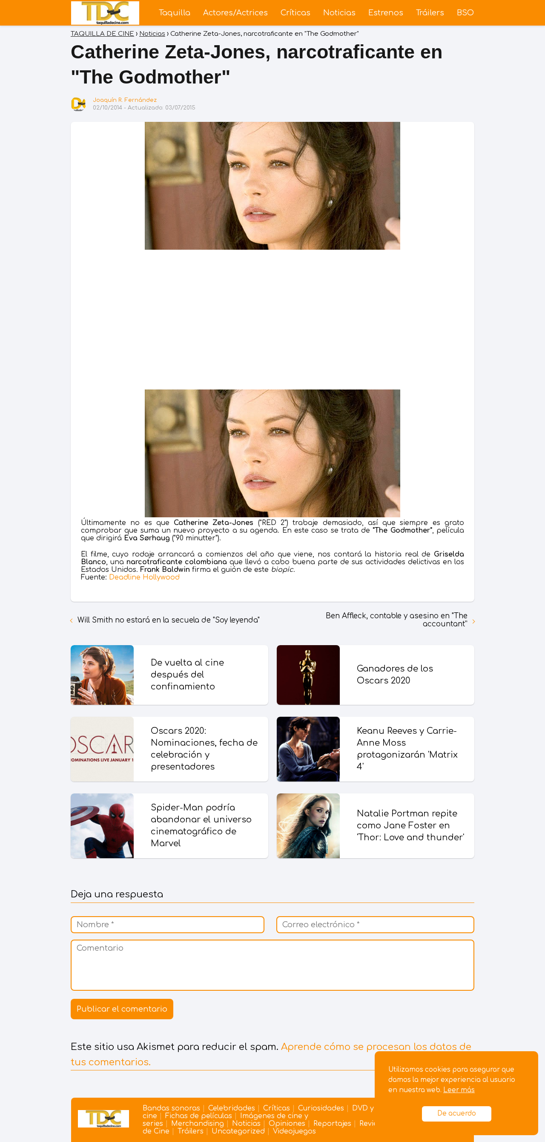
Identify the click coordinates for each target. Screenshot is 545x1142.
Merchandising (197, 1124)
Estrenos (385, 13)
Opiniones (287, 1124)
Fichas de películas (198, 1116)
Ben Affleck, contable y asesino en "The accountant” (397, 620)
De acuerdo (456, 1113)
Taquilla (174, 13)
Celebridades (231, 1108)
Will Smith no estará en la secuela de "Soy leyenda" (168, 620)
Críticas (295, 13)
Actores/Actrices (235, 13)
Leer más (459, 1090)
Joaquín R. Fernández (125, 100)
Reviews (372, 1124)
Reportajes (332, 1124)
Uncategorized (238, 1131)
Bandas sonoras (171, 1108)
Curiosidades (321, 1108)
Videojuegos (294, 1131)
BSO (465, 13)
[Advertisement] (272, 321)
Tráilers (430, 13)
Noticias (339, 13)
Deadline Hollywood (144, 577)
